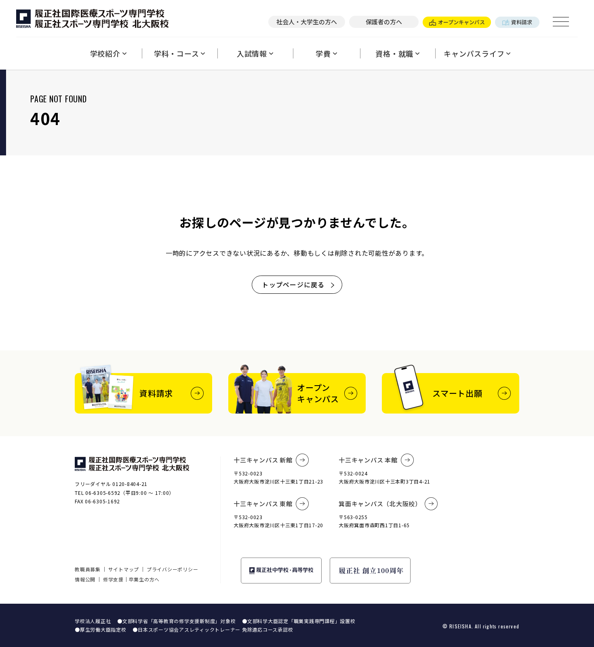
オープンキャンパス (461, 22)
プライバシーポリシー (172, 569)
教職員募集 (88, 569)
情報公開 (85, 579)
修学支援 (113, 579)
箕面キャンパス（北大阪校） (380, 503)
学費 (323, 53)
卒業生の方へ (144, 579)
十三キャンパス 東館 (263, 503)
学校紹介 (105, 53)
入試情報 (252, 53)
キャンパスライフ (474, 53)
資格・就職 (394, 53)
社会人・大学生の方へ (306, 21)
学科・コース (176, 53)
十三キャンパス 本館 (368, 460)
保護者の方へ (384, 21)
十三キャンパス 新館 (263, 460)
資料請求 (521, 22)
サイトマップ (123, 569)
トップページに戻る (293, 284)
